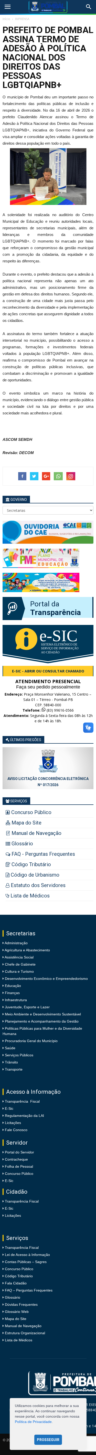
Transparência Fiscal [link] (22, 1101)
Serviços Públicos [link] (18, 1055)
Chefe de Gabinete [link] (20, 964)
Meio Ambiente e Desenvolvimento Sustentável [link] (42, 1014)
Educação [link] (12, 986)
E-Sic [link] (9, 1108)
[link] (7, 7)
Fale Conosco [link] (16, 1130)
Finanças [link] (12, 993)
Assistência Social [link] (19, 957)
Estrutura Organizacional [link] (25, 1333)
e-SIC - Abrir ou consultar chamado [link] (48, 671)
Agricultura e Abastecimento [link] (27, 950)
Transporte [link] (13, 1069)
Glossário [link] (12, 1297)
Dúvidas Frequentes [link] (21, 1304)
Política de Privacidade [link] (33, 1422)
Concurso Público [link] (19, 1174)
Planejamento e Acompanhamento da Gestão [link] (41, 1021)
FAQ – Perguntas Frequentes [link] (28, 1290)
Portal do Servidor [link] (19, 1152)
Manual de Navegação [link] (23, 1326)
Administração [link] (16, 943)
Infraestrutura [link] (15, 1000)
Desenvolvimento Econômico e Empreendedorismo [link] (46, 979)
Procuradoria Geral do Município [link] (31, 1041)
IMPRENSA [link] (22, 19)
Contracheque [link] (16, 1159)
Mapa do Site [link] (15, 1319)
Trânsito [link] (11, 1062)
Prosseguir (48, 1440)
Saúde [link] (9, 1048)
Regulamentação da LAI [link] (24, 1116)
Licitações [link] (13, 1123)
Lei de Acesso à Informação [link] (27, 1255)
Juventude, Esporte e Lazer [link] (27, 1007)
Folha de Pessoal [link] (19, 1166)
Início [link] (6, 19)
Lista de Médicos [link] (18, 1340)
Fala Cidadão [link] (16, 1283)
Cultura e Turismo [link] (19, 971)
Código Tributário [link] (19, 1276)
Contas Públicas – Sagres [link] (26, 1262)
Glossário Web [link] (17, 1312)
